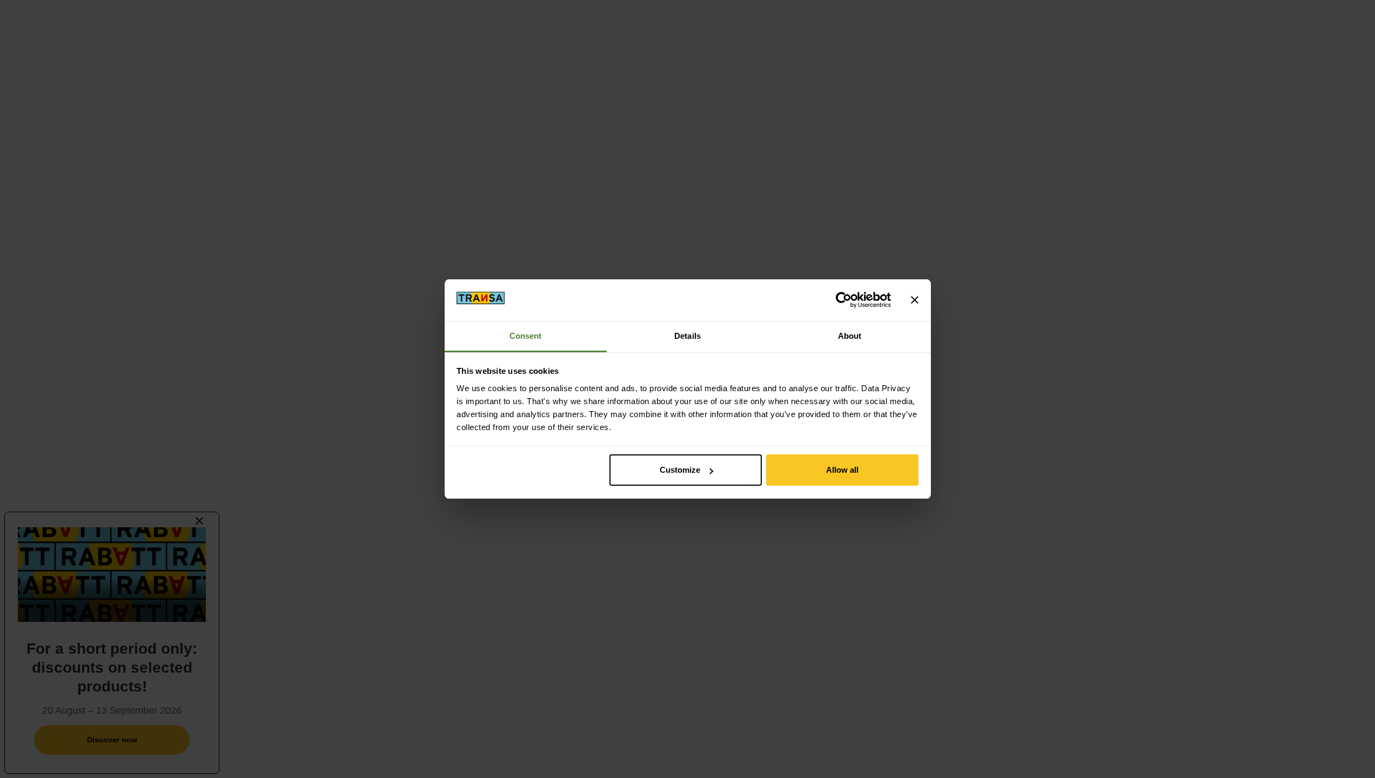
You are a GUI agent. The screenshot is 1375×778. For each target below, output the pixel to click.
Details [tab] (687, 335)
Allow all (842, 469)
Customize (680, 469)
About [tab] (850, 335)
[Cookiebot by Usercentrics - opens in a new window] (843, 300)
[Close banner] (914, 300)
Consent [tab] (525, 335)
